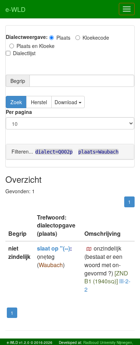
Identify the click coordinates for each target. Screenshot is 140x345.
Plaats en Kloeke (36, 45)
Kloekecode (96, 37)
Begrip (17, 80)
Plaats (63, 37)
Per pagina (19, 111)
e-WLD (15, 9)
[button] (89, 249)
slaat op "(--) (53, 248)
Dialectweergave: (27, 36)
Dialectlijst (24, 53)
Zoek (16, 102)
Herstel (39, 102)
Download (67, 102)
